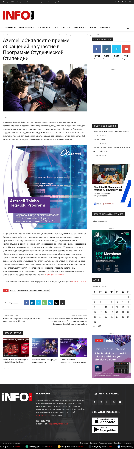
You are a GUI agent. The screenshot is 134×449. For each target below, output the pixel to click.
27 (117, 317)
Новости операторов (26, 35)
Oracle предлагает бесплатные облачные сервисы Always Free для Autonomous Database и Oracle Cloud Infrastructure (67, 321)
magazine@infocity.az (58, 424)
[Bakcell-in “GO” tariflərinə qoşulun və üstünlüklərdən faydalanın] (16, 347)
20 (117, 312)
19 (112, 312)
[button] (128, 28)
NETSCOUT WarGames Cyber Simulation (111, 131)
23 (95, 317)
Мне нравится (97, 47)
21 (123, 312)
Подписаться (126, 46)
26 (112, 317)
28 (123, 317)
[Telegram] (50, 302)
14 (123, 307)
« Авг (94, 326)
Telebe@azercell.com (54, 274)
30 (95, 322)
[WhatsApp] (44, 302)
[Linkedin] (122, 1)
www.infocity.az (43, 415)
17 (100, 312)
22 (128, 312)
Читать (107, 46)
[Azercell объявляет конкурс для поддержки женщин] (45, 347)
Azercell (12, 290)
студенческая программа (39, 290)
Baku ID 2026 (99, 139)
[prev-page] (4, 368)
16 (95, 312)
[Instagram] (118, 1)
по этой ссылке (78, 281)
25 (106, 317)
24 (100, 317)
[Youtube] (129, 1)
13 (117, 307)
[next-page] (8, 368)
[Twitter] (125, 1)
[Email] (56, 302)
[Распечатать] (62, 302)
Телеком (13, 35)
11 (106, 307)
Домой (5, 35)
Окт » (100, 326)
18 (106, 312)
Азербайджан (23, 290)
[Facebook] (115, 1)
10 (100, 307)
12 (112, 307)
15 (128, 307)
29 (128, 317)
